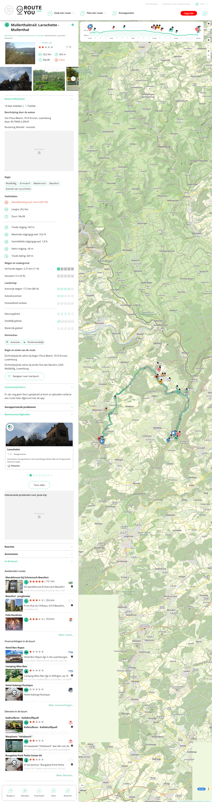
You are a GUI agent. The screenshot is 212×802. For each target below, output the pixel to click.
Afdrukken (25, 796)
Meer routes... (66, 635)
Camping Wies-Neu (16, 666)
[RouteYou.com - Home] (29, 10)
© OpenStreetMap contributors (200, 801)
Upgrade (189, 13)
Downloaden (39, 796)
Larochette (40, 35)
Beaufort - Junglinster (17, 596)
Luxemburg (20, 35)
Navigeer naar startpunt (26, 376)
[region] (145, 411)
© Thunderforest (183, 801)
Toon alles (39, 485)
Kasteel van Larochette (18, 188)
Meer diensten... (65, 775)
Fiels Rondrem (13, 615)
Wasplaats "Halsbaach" (18, 736)
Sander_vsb (47, 42)
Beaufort (54, 183)
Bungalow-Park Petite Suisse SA (23, 755)
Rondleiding (151, 4)
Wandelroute (9, 35)
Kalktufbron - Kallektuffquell (22, 717)
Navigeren (10, 796)
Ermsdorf (25, 183)
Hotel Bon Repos (14, 647)
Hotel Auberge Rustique (19, 685)
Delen (53, 796)
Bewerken (68, 796)
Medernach (40, 183)
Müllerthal (30, 35)
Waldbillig (11, 183)
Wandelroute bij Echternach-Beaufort (27, 577)
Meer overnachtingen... (61, 705)
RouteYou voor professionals (176, 4)
